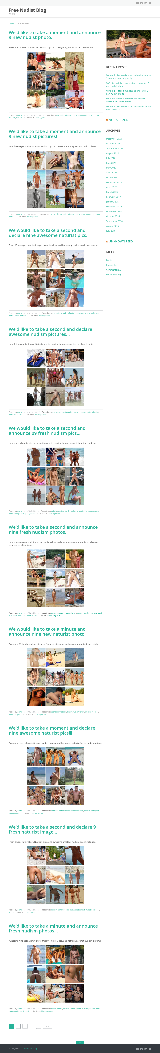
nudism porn (80, 214)
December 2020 (114, 138)
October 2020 (113, 143)
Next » (47, 1026)
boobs (58, 412)
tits (85, 511)
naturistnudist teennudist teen (71, 811)
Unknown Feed (121, 241)
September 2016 (114, 221)
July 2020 (111, 158)
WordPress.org (113, 274)
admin (19, 115)
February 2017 (113, 196)
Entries (111, 264)
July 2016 (111, 230)
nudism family (65, 115)
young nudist (30, 513)
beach (61, 613)
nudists (96, 115)
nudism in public (15, 414)
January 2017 (113, 201)
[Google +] (150, 2)
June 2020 (111, 163)
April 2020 (111, 172)
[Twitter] (141, 2)
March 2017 (112, 191)
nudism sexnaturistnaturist (74, 910)
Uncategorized (40, 117)
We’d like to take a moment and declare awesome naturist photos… (125, 100)
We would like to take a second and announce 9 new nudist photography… (128, 77)
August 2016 (112, 225)
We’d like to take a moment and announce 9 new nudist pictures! (55, 133)
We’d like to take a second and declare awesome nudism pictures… (50, 331)
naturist (54, 511)
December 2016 (114, 206)
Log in (109, 260)
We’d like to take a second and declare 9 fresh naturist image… (52, 829)
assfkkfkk (58, 214)
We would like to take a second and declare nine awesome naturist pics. (48, 232)
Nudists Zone (119, 120)
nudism (59, 313)
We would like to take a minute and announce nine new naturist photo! (47, 631)
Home (11, 23)
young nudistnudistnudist (19, 1011)
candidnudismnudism (70, 412)
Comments (113, 269)
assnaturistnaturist (58, 712)
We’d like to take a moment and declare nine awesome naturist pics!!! (52, 730)
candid (59, 1009)
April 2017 (111, 187)
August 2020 (112, 153)
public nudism (20, 315)
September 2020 (114, 148)
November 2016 (114, 211)
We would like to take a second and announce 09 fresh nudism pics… (47, 430)
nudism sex (90, 214)
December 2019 (114, 182)
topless (19, 117)
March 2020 (112, 177)
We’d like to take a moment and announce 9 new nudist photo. (55, 34)
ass (57, 115)
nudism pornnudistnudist (82, 115)
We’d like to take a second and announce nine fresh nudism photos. (53, 529)
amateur (54, 613)
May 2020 (111, 167)
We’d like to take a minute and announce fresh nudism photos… (53, 928)
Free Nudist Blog (30, 1049)
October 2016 (113, 216)
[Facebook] (137, 2)
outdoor (12, 117)
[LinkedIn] (145, 2)
